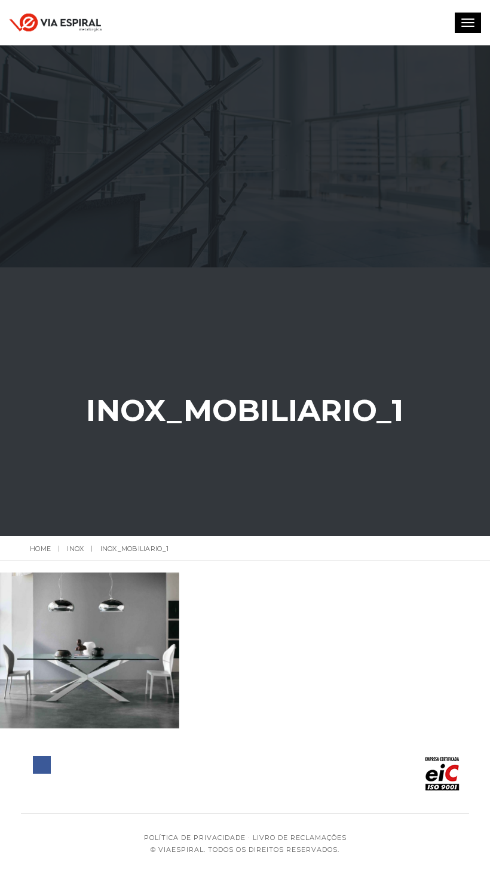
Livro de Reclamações (300, 837)
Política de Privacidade (195, 837)
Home (40, 548)
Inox (75, 548)
